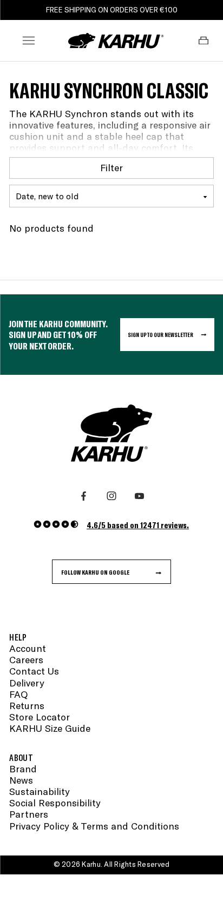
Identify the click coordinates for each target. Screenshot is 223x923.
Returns (26, 705)
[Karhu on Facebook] (83, 496)
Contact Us (34, 671)
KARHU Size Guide (49, 728)
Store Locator (39, 717)
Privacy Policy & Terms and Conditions (94, 826)
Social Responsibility (55, 803)
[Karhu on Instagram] (111, 496)
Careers (26, 659)
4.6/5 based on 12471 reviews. (138, 525)
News (21, 780)
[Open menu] (29, 40)
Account (27, 648)
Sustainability (39, 791)
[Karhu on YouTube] (139, 496)
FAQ (18, 694)
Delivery (26, 683)
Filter (111, 167)
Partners (28, 814)
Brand (23, 768)
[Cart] (204, 40)
